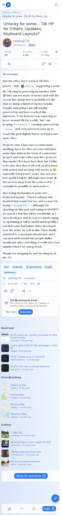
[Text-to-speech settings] (56, 51)
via (29, 278)
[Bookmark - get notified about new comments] (43, 64)
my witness (20, 124)
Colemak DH (19, 205)
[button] (4, 283)
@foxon (29, 86)
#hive (16, 12)
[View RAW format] (6, 291)
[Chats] (34, 509)
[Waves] (21, 509)
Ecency (7, 12)
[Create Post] (55, 498)
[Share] (49, 64)
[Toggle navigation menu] (3, 4)
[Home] (9, 509)
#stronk (8, 129)
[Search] (56, 4)
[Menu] (56, 64)
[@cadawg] (7, 42)
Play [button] (47, 55)
